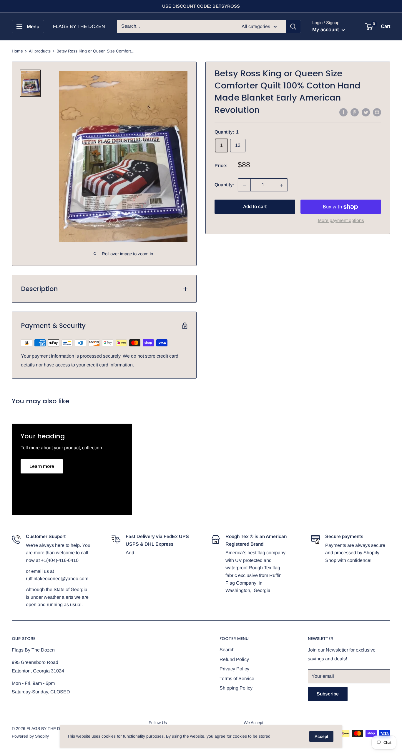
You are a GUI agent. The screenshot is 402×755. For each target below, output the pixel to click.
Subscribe (328, 693)
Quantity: (224, 184)
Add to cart (255, 206)
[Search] (293, 26)
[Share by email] (377, 112)
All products (40, 51)
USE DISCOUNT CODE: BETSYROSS (201, 6)
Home (17, 51)
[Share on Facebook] (343, 112)
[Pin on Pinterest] (354, 112)
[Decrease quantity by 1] (244, 185)
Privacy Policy (234, 668)
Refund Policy (234, 659)
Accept (321, 736)
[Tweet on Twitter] (366, 112)
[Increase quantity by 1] (281, 185)
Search (227, 649)
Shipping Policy (236, 687)
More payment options (341, 220)
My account (326, 29)
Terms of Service (237, 678)
